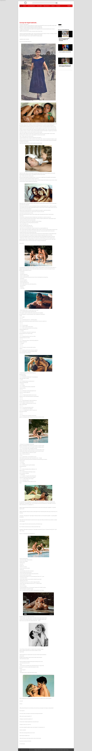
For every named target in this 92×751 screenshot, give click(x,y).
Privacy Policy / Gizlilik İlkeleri (41, 749)
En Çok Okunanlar (31, 5)
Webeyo (35, 749)
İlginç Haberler (47, 5)
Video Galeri (39, 5)
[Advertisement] (46, 14)
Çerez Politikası (54, 749)
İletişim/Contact (66, 749)
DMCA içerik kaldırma (60, 749)
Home (25, 5)
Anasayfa (58, 5)
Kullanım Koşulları (49, 749)
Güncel (53, 5)
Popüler (69, 5)
